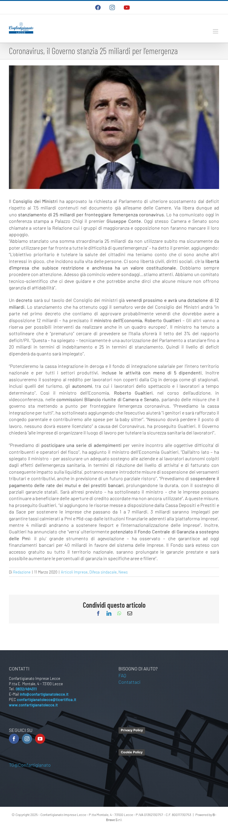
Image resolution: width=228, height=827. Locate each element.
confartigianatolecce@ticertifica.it (46, 699)
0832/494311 (26, 688)
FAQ (122, 675)
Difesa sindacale (103, 572)
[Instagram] (27, 739)
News (123, 572)
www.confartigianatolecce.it (33, 704)
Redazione (22, 572)
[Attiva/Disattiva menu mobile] (216, 31)
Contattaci (129, 682)
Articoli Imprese (74, 572)
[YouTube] (40, 739)
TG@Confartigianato (30, 765)
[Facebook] (14, 739)
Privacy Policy (132, 730)
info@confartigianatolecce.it (44, 694)
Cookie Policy (131, 752)
